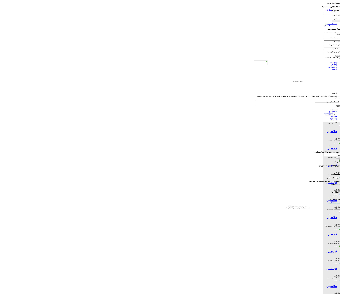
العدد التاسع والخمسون (333, 209)
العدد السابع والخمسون (333, 277)
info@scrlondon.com (334, 203)
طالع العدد (337, 138)
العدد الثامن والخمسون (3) (332, 226)
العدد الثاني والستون (334, 140)
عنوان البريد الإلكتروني (332, 101)
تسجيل (338, 55)
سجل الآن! (329, 10)
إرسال (338, 106)
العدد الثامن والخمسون (333, 260)
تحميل (331, 130)
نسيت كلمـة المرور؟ (331, 24)
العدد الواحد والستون (334, 157)
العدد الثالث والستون (334, 123)
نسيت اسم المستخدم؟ (330, 25)
